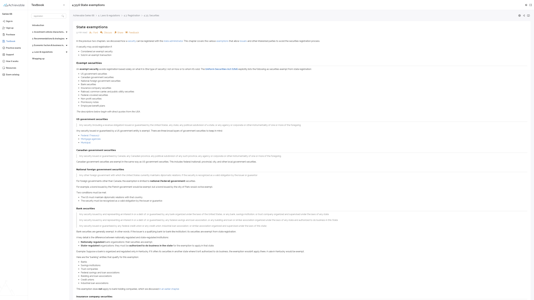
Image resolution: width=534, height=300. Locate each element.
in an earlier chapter (169, 289)
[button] (64, 5)
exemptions (222, 41)
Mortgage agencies (91, 139)
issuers (243, 41)
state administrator (173, 41)
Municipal (86, 142)
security (132, 41)
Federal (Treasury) (90, 135)
